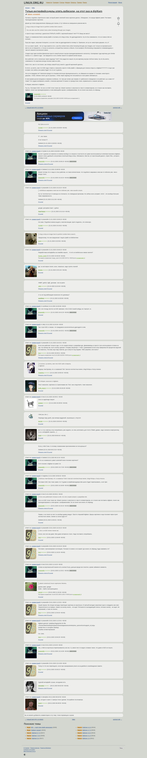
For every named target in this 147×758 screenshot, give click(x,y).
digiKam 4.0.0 (86, 733)
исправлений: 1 (81, 258)
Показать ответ (43, 130)
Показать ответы (43, 164)
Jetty (39, 286)
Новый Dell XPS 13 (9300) (35, 107)
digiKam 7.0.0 (36, 735)
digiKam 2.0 (86, 738)
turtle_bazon (42, 388)
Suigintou (41, 372)
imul (39, 353)
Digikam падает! (36, 730)
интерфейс (36, 14)
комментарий (36, 151)
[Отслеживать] (118, 23)
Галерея (56, 2)
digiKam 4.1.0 (86, 735)
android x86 (116, 107)
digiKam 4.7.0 (86, 730)
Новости (49, 2)
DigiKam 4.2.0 (86, 727)
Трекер (79, 2)
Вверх (121, 748)
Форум (67, 2)
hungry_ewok (42, 256)
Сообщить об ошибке (29, 749)
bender (40, 421)
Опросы (73, 2)
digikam (30, 14)
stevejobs (41, 685)
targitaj (40, 270)
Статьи (61, 2)
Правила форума (34, 748)
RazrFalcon (41, 211)
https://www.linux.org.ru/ (30, 751)
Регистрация (112, 2)
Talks (33, 8)
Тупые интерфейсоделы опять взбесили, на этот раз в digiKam (63, 11)
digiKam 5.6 (35, 738)
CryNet (40, 128)
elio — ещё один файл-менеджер (41, 727)
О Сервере (26, 748)
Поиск (85, 2)
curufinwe (41, 298)
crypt (39, 435)
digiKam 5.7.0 (36, 733)
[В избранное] (118, 18)
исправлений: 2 (77, 594)
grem (39, 241)
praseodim (37, 94)
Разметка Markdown (45, 748)
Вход (120, 2)
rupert (40, 703)
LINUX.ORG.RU (33, 3)
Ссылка (28, 103)
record (40, 592)
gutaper (40, 403)
